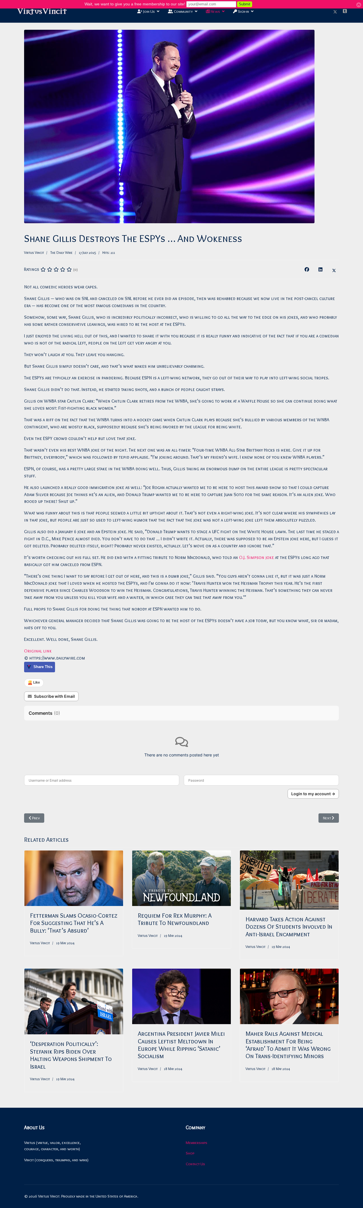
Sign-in (243, 11)
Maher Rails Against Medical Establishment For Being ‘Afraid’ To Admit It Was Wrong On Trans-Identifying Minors (288, 1045)
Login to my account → (313, 793)
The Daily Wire (61, 252)
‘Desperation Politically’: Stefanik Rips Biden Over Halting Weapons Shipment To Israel (71, 1055)
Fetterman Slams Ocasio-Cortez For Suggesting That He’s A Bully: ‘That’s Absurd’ (73, 923)
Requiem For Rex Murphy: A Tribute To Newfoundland (175, 919)
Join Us (148, 11)
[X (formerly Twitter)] (334, 269)
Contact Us (195, 1163)
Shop (190, 1153)
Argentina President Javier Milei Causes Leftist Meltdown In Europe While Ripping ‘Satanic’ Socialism (181, 1045)
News (215, 11)
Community (183, 11)
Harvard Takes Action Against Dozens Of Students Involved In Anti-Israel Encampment (289, 926)
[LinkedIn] (320, 269)
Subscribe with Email (54, 696)
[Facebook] (307, 269)
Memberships (196, 1142)
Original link (38, 651)
